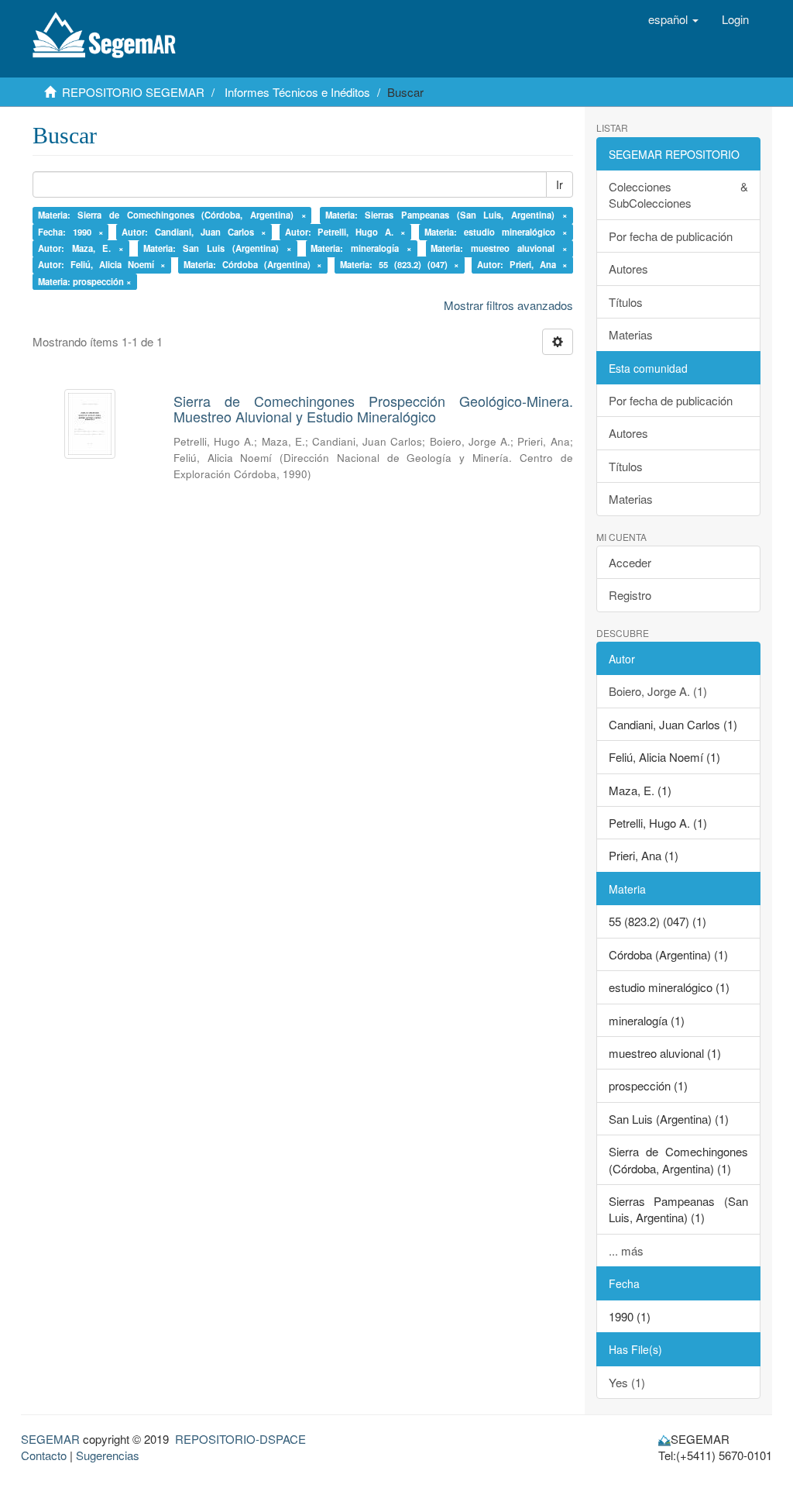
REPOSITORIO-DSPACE (240, 1439)
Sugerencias (107, 1455)
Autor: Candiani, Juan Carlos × (194, 232)
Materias (631, 334)
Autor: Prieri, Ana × (522, 265)
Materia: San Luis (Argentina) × (217, 248)
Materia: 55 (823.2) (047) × (399, 265)
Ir (559, 184)
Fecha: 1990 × (71, 232)
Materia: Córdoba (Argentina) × (253, 265)
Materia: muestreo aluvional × (499, 248)
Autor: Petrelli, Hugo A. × (346, 232)
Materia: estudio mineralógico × (496, 232)
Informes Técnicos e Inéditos (297, 92)
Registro (630, 595)
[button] (673, 19)
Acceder (630, 562)
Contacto (44, 1455)
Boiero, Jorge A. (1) (658, 691)
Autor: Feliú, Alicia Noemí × (102, 265)
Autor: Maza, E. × (81, 248)
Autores (628, 268)
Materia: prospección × (85, 281)
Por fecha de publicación (671, 236)
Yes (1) (627, 1382)
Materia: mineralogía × (361, 248)
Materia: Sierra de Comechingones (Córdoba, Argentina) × (172, 214)
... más (626, 1250)
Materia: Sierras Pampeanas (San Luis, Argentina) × (446, 214)
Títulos (626, 302)
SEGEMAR (50, 1439)
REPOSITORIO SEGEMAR (133, 92)
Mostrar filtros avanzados (508, 305)
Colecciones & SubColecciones (679, 194)
